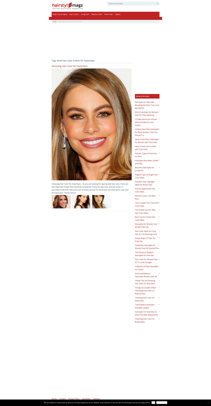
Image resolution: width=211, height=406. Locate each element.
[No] (208, 403)
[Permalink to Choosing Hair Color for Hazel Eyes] (92, 124)
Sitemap (96, 399)
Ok (153, 402)
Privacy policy (161, 402)
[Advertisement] (92, 42)
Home (55, 21)
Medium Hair (96, 14)
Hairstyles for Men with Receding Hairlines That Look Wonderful (147, 105)
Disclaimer (86, 399)
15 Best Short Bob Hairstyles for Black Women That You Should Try (147, 132)
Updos (117, 14)
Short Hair (108, 14)
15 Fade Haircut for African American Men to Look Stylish (146, 122)
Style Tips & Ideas (60, 14)
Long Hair (85, 14)
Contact (62, 399)
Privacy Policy (73, 399)
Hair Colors (74, 14)
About (54, 399)
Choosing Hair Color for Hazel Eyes (70, 66)
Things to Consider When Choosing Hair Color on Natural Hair (145, 291)
